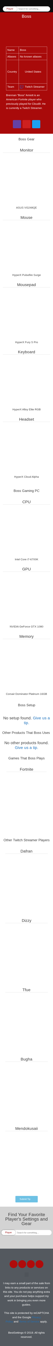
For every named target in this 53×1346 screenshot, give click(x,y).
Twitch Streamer (35, 86)
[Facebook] (14, 1264)
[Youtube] (39, 1264)
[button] (48, 3)
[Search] (48, 9)
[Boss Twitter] (36, 124)
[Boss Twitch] (17, 124)
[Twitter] (22, 1264)
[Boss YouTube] (26, 124)
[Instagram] (31, 1264)
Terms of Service (29, 1321)
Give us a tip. (26, 747)
